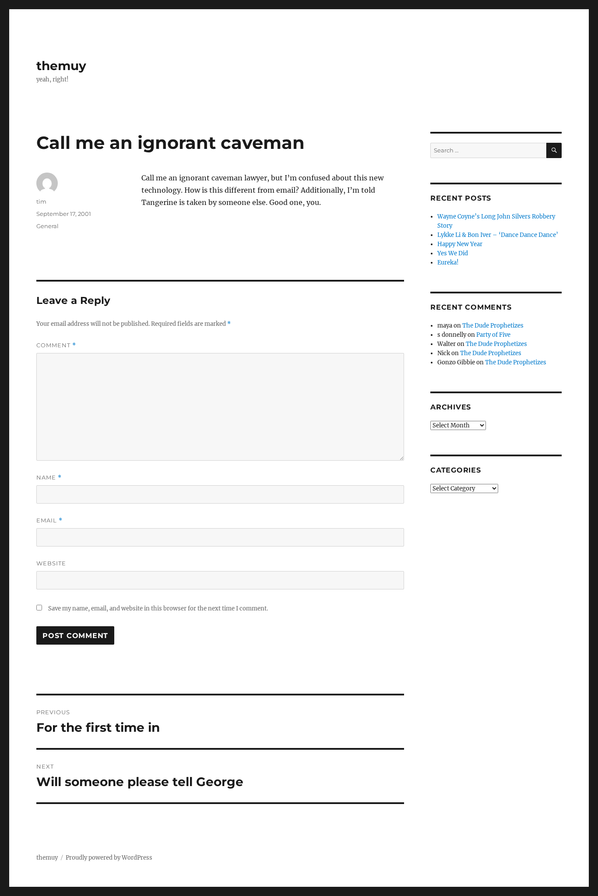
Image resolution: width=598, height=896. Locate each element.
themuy (61, 65)
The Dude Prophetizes (493, 325)
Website (51, 563)
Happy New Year (459, 244)
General (47, 225)
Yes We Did (452, 253)
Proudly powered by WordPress (109, 857)
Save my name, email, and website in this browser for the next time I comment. (158, 608)
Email (49, 520)
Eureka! (448, 262)
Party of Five (493, 335)
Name (49, 477)
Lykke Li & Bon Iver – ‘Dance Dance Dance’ (497, 235)
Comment (56, 345)
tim (41, 201)
